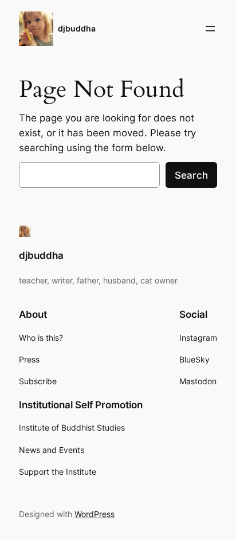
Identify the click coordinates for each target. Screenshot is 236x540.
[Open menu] (210, 29)
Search (191, 175)
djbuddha (77, 28)
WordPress (94, 514)
